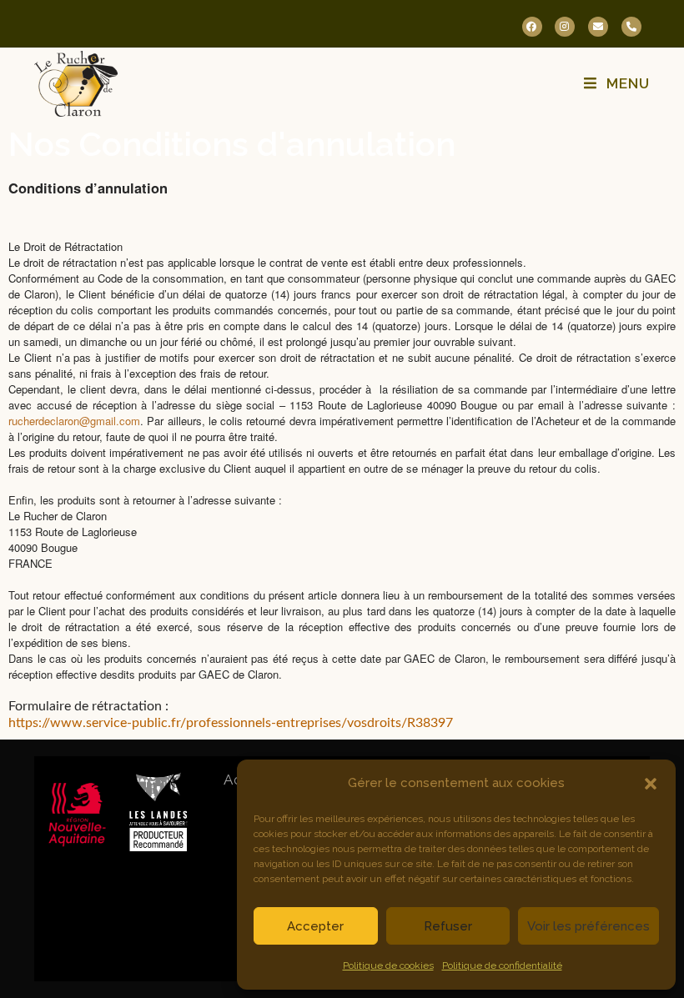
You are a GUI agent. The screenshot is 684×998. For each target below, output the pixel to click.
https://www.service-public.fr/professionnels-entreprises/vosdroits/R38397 (230, 723)
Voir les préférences (588, 926)
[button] (650, 783)
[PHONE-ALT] (631, 27)
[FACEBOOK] (532, 27)
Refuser (448, 926)
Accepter (315, 926)
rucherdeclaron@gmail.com (74, 421)
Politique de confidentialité (502, 965)
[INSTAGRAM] (565, 27)
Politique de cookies (388, 965)
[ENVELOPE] (598, 27)
